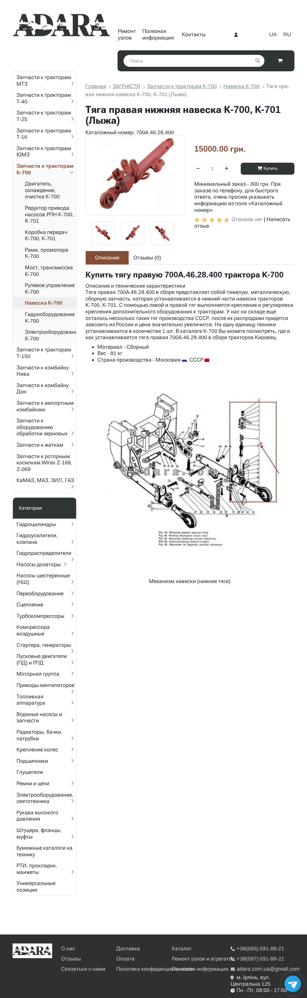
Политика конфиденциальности (155, 969)
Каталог (182, 948)
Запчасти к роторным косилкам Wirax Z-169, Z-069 (44, 462)
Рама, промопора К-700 (46, 253)
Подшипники (32, 761)
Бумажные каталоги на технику (44, 851)
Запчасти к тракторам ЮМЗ (43, 151)
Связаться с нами (83, 969)
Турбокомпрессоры (40, 616)
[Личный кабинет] (236, 34)
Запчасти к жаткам (39, 445)
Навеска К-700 (43, 303)
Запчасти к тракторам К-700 (45, 169)
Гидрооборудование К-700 (50, 317)
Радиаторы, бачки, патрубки (39, 735)
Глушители (29, 772)
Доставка (128, 948)
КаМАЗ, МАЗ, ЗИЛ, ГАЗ (45, 480)
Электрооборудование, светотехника (44, 798)
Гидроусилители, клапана (37, 538)
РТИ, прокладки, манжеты (36, 868)
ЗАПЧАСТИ (126, 86)
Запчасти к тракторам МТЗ (43, 80)
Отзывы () (147, 257)
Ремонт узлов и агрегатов (203, 958)
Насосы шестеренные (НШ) (43, 578)
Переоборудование (40, 593)
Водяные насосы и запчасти (39, 717)
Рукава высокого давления (37, 815)
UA (273, 34)
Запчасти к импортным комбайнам (45, 406)
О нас (68, 948)
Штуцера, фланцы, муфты (39, 833)
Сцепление (29, 604)
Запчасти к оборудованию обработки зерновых (41, 427)
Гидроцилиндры (36, 524)
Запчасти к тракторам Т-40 (43, 98)
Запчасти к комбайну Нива (42, 370)
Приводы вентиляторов (45, 685)
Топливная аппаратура (30, 699)
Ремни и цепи (32, 783)
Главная (95, 86)
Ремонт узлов (127, 34)
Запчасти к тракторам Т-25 (43, 115)
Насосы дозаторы (38, 564)
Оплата (125, 958)
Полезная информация (158, 34)
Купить (270, 168)
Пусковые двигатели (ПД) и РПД (41, 659)
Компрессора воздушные (33, 630)
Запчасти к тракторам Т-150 (43, 352)
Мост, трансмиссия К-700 (49, 270)
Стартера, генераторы (43, 645)
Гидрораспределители (43, 553)
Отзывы (71, 958)
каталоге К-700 (198, 331)
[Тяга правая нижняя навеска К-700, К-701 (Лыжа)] (135, 175)
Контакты (194, 34)
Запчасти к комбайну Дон (42, 388)
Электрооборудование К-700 (50, 335)
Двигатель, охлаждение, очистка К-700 (42, 190)
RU (287, 34)
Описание (107, 257)
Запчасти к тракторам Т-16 (43, 133)
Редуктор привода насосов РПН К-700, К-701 (49, 214)
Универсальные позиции (35, 886)
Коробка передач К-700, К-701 (46, 235)
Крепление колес (37, 749)
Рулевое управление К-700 (50, 288)
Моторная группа (37, 674)
